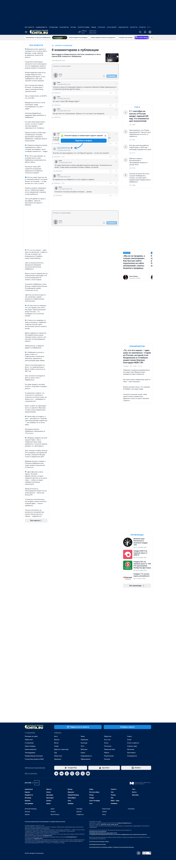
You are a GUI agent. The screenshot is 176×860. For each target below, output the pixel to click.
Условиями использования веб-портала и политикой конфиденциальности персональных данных (118, 834)
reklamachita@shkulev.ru (124, 823)
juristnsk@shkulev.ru (71, 837)
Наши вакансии (30, 749)
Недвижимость (41, 27)
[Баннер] (59, 37)
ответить (57, 93)
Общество (107, 736)
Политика (107, 746)
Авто (56, 736)
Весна (56, 743)
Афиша (93, 27)
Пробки (150, 27)
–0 (116, 93)
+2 (110, 105)
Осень (106, 743)
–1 (116, 117)
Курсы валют (112, 27)
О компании (29, 743)
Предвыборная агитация (34, 756)
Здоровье (57, 759)
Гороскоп (101, 27)
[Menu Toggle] (26, 32)
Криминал (84, 740)
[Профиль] (149, 32)
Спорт (129, 740)
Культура (84, 743)
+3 (110, 117)
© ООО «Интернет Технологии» (34, 853)
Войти (60, 76)
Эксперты (133, 27)
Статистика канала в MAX (34, 759)
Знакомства (64, 27)
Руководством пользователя (97, 831)
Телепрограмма (84, 27)
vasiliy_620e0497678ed (63, 148)
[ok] (67, 773)
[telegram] (56, 773)
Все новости (29, 27)
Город (56, 746)
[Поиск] (140, 32)
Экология (130, 749)
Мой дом (84, 749)
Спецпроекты (132, 756)
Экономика (131, 753)
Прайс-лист (29, 740)
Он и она (107, 740)
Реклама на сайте (31, 736)
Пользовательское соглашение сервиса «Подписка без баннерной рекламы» (111, 847)
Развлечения (109, 756)
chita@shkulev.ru (47, 835)
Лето (82, 746)
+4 (110, 143)
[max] (77, 773)
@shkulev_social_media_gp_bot (109, 824)
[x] (83, 773)
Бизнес (56, 740)
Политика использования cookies (99, 841)
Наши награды (30, 746)
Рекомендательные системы (97, 844)
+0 (110, 93)
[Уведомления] (145, 32)
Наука (83, 753)
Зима (83, 736)
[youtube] (88, 773)
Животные (58, 756)
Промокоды (53, 27)
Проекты (142, 27)
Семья (129, 736)
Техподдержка (30, 753)
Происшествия (109, 749)
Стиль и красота (133, 743)
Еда (55, 753)
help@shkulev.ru (38, 838)
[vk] (61, 773)
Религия (107, 759)
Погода (73, 27)
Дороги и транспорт (61, 749)
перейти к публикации (63, 45)
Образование (85, 759)
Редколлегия (123, 27)
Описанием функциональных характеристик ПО (103, 833)
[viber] (72, 773)
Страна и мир (132, 746)
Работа (106, 753)
